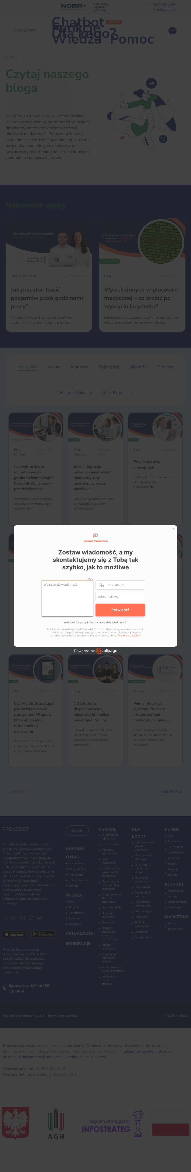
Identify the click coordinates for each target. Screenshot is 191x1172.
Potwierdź (120, 610)
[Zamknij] (174, 529)
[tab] (95, 538)
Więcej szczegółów (128, 635)
